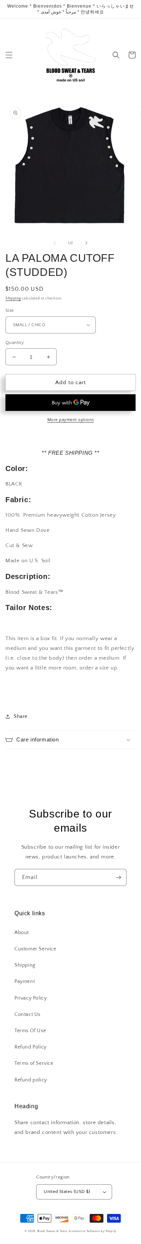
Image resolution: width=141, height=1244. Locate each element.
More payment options (70, 419)
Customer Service (35, 949)
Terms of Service (34, 1063)
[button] (9, 55)
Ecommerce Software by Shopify (92, 1231)
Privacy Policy (30, 998)
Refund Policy (30, 1047)
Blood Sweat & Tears (52, 1231)
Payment (24, 981)
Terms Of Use (30, 1031)
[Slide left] (55, 243)
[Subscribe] (118, 877)
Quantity (14, 342)
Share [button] (20, 716)
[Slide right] (86, 243)
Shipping (13, 299)
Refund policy (30, 1080)
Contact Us (27, 1014)
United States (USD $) (67, 1191)
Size (9, 310)
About (21, 933)
